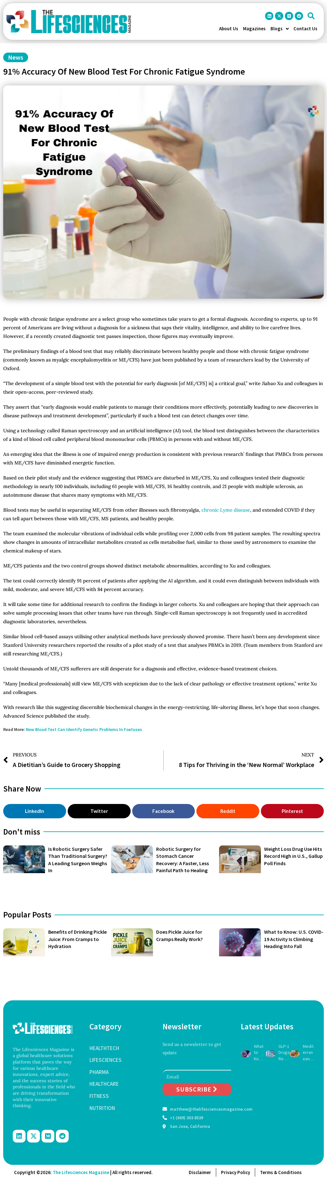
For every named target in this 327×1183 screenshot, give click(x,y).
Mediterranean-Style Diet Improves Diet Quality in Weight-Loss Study (308, 1052)
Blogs (276, 29)
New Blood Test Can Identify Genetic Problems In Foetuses (84, 729)
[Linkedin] (269, 16)
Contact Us (305, 29)
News (15, 57)
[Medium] (289, 16)
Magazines (254, 29)
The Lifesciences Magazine (81, 1172)
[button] (311, 16)
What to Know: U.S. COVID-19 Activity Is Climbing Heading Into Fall (293, 939)
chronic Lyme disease (226, 510)
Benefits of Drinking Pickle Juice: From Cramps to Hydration (77, 939)
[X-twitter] (279, 16)
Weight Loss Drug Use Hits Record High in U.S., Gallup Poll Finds (293, 856)
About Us (228, 29)
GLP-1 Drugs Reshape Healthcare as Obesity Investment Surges (284, 1052)
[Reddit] (299, 16)
